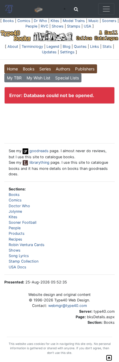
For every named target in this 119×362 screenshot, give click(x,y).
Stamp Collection (23, 261)
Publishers (84, 68)
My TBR (14, 77)
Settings (67, 52)
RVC (44, 26)
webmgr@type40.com (67, 305)
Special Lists (67, 77)
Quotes (80, 46)
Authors (63, 68)
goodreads (38, 151)
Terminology (32, 46)
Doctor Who (19, 206)
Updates (49, 52)
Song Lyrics (19, 256)
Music (93, 21)
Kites (55, 21)
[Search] (76, 9)
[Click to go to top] (109, 358)
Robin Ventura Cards (26, 245)
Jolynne (15, 211)
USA (87, 26)
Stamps (73, 26)
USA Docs (17, 267)
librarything (38, 162)
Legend (53, 46)
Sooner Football (22, 222)
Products (17, 233)
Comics (23, 21)
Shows (58, 26)
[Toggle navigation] (106, 9)
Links (94, 46)
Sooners (109, 21)
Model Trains (74, 21)
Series (45, 68)
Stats (107, 46)
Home (12, 68)
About (13, 46)
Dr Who (40, 21)
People (31, 26)
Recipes (15, 239)
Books (8, 21)
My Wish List (38, 77)
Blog (66, 46)
